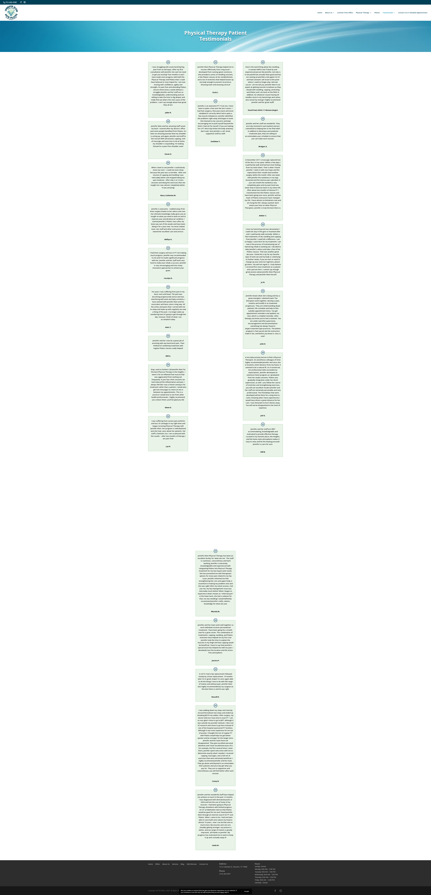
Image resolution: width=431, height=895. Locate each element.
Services (175, 864)
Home (320, 13)
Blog (182, 864)
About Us (328, 13)
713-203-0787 (11, 2)
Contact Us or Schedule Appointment (412, 13)
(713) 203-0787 (224, 874)
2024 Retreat (192, 864)
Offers (157, 864)
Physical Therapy (362, 13)
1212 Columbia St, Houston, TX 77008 (233, 867)
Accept (246, 891)
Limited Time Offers (345, 13)
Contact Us (203, 864)
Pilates (377, 13)
